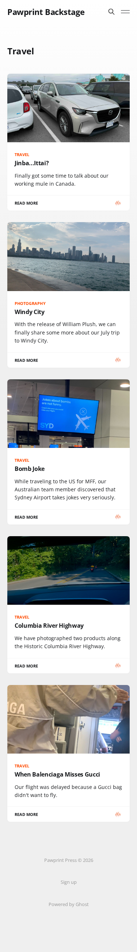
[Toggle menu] (125, 11)
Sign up (69, 882)
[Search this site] (111, 11)
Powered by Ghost (69, 904)
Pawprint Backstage (45, 12)
